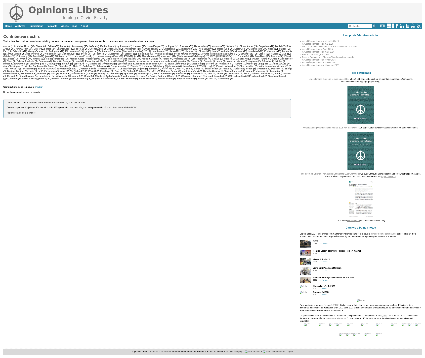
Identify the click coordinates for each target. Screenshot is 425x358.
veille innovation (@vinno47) (273, 66)
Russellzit (224, 63)
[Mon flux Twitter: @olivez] (407, 27)
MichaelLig (114, 49)
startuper (53, 63)
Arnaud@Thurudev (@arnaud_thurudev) (122, 51)
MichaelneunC (72, 51)
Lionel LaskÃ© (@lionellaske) (153, 54)
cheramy (260, 71)
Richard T (79, 71)
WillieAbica (61, 56)
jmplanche (90, 51)
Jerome (128, 54)
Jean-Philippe (37, 63)
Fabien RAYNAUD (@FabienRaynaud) (57, 68)
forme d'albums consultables (383, 234)
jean (47, 56)
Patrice (250, 63)
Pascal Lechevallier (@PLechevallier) (235, 66)
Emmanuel (19, 63)
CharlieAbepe (64, 49)
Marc (48, 49)
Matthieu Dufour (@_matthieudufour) (180, 71)
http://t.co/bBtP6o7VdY (124, 107)
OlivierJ (203, 51)
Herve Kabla (200, 46)
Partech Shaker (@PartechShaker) (98, 68)
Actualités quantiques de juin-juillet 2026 (320, 41)
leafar (92, 46)
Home (8, 26)
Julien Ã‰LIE (279, 63)
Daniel (6, 63)
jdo (276, 73)
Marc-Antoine (149, 56)
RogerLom (264, 46)
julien (270, 49)
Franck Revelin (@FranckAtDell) (218, 54)
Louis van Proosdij (82, 56)
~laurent (237, 63)
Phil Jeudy (21, 56)
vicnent (239, 51)
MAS (41, 71)
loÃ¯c (154, 71)
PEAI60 (92, 71)
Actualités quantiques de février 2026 (319, 60)
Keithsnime (106, 46)
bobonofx (287, 51)
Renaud (11, 76)
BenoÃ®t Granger (62, 61)
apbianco (128, 73)
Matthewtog (223, 78)
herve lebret (197, 73)
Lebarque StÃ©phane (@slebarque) (160, 66)
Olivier (37, 49)
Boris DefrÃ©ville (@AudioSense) (101, 76)
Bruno (51, 66)
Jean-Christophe (11, 66)
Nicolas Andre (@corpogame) (85, 59)
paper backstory (388, 177)
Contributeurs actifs (21, 36)
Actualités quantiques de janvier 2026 (319, 62)
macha (6, 46)
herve (63, 46)
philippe (170, 46)
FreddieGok (244, 56)
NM (245, 73)
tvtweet (142, 71)
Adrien (220, 73)
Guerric (118, 71)
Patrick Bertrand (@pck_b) (163, 76)
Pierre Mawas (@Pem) (185, 54)
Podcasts (51, 26)
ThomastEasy (205, 49)
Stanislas (63, 66)
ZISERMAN (242, 59)
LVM (126, 56)
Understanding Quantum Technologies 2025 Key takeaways (330, 128)
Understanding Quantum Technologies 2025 (329, 79)
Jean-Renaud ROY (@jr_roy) (197, 66)
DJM (53, 73)
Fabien (51, 46)
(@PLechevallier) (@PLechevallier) (246, 76)
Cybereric (262, 68)
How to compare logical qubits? (316, 55)
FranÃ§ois (260, 56)
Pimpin (134, 66)
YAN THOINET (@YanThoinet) (18, 68)
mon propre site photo (336, 318)
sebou (249, 68)
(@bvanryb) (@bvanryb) (68, 76)
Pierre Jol (86, 54)
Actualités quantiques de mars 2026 (318, 52)
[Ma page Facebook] (396, 27)
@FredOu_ (79, 63)
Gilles (90, 73)
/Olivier (7, 56)
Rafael (166, 59)
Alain (75, 66)
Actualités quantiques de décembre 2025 (320, 65)
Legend (141, 68)
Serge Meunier (118, 66)
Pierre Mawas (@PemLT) (34, 78)
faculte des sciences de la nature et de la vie (151, 61)
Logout (290, 351)
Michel (278, 61)
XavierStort (186, 49)
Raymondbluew (150, 49)
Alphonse (115, 73)
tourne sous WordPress (160, 351)
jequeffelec (287, 59)
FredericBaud (180, 59)
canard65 (64, 71)
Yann (9, 61)
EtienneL (41, 73)
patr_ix (100, 54)
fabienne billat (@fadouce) (149, 63)
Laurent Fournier (126, 78)
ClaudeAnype (69, 54)
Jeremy (189, 51)
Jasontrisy (275, 71)
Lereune (210, 63)
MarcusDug (223, 49)
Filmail (288, 56)
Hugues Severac (185, 78)
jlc (135, 56)
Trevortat (184, 46)
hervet (201, 78)
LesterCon (239, 49)
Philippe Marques (55, 59)
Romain (153, 68)
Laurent (137, 46)
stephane (252, 61)
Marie (219, 61)
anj (285, 54)
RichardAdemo (156, 51)
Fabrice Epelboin (25, 61)
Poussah (275, 68)
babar (11, 59)
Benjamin (44, 61)
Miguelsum (256, 49)
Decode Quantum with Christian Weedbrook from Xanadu (328, 57)
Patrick (282, 49)
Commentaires (277, 351)
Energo (288, 68)
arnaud (23, 59)
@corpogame (125, 63)
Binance (195, 61)
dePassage (143, 73)
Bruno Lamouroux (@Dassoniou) (185, 63)
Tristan (63, 73)
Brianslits (18, 51)
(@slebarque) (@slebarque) (191, 56)
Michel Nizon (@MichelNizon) (121, 59)
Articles (256, 351)
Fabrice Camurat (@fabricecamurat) (69, 78)
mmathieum (45, 76)
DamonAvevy (10, 73)
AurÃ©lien (181, 73)
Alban (226, 68)
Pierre (39, 46)
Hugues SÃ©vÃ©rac (102, 78)
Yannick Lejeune (235, 61)
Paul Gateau (14, 54)
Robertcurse (32, 54)
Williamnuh (50, 54)
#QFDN (336, 305)
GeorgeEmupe (35, 51)
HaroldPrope (153, 46)
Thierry (101, 73)
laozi (78, 61)
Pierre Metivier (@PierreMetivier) (155, 78)
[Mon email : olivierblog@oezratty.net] (382, 27)
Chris (274, 59)
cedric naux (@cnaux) (134, 76)
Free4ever (105, 71)
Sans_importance (162, 73)
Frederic (208, 61)
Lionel (262, 54)
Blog (74, 26)
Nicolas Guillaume (34, 66)
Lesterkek (114, 54)
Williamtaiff (27, 73)
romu (249, 71)
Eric (188, 68)
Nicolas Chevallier (261, 73)
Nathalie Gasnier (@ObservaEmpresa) (222, 71)
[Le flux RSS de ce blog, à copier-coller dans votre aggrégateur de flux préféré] (419, 27)
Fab (5, 51)
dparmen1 (166, 56)
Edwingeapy (247, 54)
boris (31, 71)
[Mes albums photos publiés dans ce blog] (390, 27)
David (155, 59)
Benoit (36, 56)
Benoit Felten (211, 68)
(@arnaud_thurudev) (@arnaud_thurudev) (202, 76)
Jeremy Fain (21, 49)
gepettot (182, 61)
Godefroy (87, 66)
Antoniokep (77, 46)
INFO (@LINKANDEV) (221, 56)
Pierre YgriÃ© (92, 61)
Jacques (237, 68)
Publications (36, 26)
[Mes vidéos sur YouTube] (413, 27)
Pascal (274, 54)
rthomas (216, 46)
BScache (266, 61)
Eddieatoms (270, 51)
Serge (197, 68)
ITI (266, 63)
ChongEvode (96, 49)
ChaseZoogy (126, 68)
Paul (178, 68)
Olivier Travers (259, 59)
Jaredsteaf (253, 51)
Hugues (228, 59)
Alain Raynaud (26, 76)
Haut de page (236, 351)
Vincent (36, 59)
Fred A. (66, 63)
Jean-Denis (233, 73)
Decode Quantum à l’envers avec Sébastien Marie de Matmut (329, 47)
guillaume (123, 46)
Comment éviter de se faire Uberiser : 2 (47, 102)
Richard (131, 71)
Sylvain (230, 46)
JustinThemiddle (220, 51)
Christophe (169, 49)
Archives (20, 26)
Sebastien (101, 66)
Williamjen (130, 49)
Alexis (145, 59)
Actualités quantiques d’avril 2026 (317, 49)
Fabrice (275, 56)
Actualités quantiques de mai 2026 (317, 44)
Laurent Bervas (199, 59)
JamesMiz (175, 51)
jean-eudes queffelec (108, 56)
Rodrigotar (54, 51)
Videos (65, 26)
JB (259, 63)
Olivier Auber (246, 46)
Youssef (286, 73)
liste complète (353, 221)
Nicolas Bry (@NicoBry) (101, 63)
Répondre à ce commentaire (21, 113)
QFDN (384, 316)
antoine (52, 71)
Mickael (215, 59)
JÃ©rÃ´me (167, 68)
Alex (210, 73)
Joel (211, 78)
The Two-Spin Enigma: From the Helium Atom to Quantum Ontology (331, 174)
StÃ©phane (77, 73)
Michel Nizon (23, 46)
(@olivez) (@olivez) (114, 61)
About (84, 26)
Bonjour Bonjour (15, 71)
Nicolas (80, 49)
